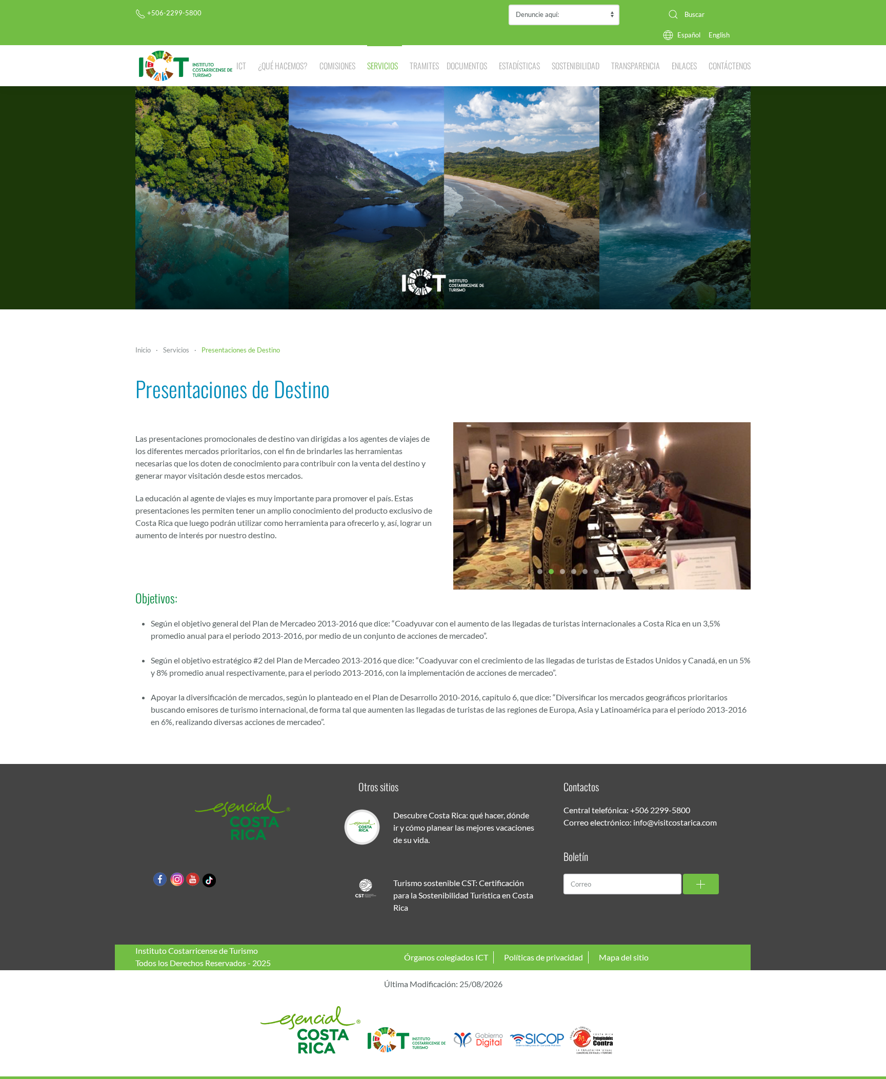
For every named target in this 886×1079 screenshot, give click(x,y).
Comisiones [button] (337, 66)
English (719, 35)
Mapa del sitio (624, 957)
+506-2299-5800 (174, 13)
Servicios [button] (382, 66)
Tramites (424, 66)
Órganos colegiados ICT (446, 957)
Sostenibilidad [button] (575, 66)
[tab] (539, 571)
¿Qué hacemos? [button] (283, 66)
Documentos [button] (467, 66)
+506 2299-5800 (660, 810)
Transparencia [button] (635, 66)
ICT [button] (241, 66)
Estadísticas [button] (519, 66)
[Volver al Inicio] (185, 65)
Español (688, 35)
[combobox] (705, 14)
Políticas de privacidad (543, 957)
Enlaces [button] (684, 66)
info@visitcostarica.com (675, 822)
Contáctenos (730, 66)
